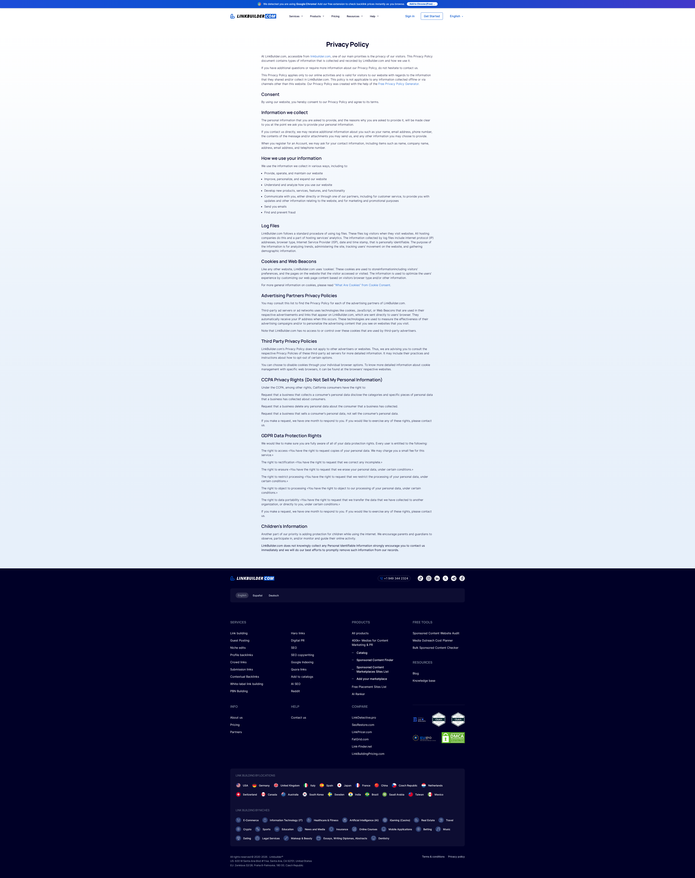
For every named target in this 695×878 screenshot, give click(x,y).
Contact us (298, 717)
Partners (236, 732)
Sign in (410, 16)
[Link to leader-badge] (438, 719)
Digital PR (297, 640)
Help (372, 16)
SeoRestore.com (363, 725)
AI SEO (295, 684)
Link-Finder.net (362, 746)
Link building (239, 633)
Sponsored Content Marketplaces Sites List (373, 669)
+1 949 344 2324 (396, 578)
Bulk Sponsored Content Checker (435, 647)
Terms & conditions (433, 856)
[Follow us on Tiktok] (420, 578)
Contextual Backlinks (244, 676)
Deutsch (274, 595)
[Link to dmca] (453, 737)
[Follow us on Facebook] (462, 578)
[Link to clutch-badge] (458, 719)
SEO (294, 647)
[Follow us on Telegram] (453, 578)
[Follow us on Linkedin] (437, 578)
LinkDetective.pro (364, 717)
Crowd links (238, 662)
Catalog (362, 653)
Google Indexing (302, 662)
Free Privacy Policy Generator (398, 84)
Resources (353, 16)
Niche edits (238, 647)
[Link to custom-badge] (419, 719)
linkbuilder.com (320, 56)
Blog (416, 673)
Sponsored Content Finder (375, 660)
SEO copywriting (302, 655)
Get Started (432, 16)
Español (257, 595)
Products (315, 16)
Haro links (298, 633)
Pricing (335, 16)
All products (360, 633)
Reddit (295, 691)
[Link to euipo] (424, 737)
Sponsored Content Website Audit (436, 633)
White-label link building (246, 684)
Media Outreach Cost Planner (433, 640)
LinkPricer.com (362, 732)
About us (236, 717)
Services (294, 16)
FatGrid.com (360, 739)
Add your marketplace (372, 679)
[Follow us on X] (445, 578)
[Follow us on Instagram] (428, 578)
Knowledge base (424, 680)
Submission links (241, 669)
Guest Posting (239, 640)
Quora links (298, 669)
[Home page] (253, 16)
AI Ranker (358, 694)
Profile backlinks (241, 655)
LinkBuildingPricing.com (368, 753)
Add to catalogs (302, 676)
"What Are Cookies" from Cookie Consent (362, 285)
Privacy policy (456, 856)
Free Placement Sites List (369, 687)
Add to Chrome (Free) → (422, 4)
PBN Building (239, 691)
